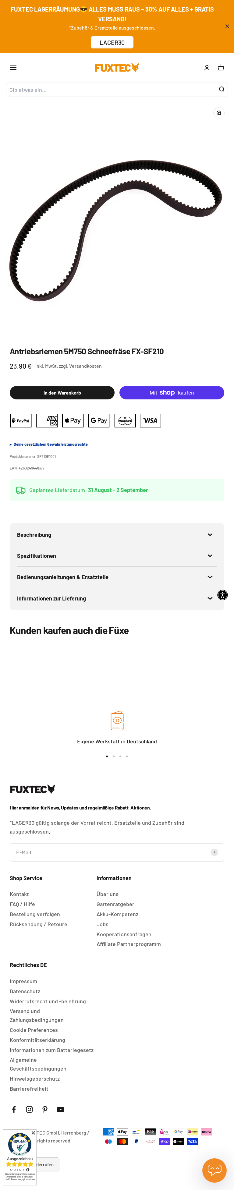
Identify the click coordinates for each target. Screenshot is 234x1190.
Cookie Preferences (34, 1029)
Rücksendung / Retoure (38, 924)
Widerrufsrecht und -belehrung (48, 1001)
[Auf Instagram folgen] (29, 1109)
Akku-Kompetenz (117, 914)
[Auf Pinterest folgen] (45, 1109)
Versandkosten (85, 366)
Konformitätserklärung (37, 1039)
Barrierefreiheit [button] (29, 1088)
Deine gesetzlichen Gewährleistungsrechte (51, 444)
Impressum (23, 981)
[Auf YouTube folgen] (60, 1109)
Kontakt (19, 894)
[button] (222, 595)
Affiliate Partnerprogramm (129, 943)
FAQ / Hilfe (22, 904)
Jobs (102, 924)
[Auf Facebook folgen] (14, 1109)
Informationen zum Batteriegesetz (52, 1050)
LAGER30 (112, 42)
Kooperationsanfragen (124, 934)
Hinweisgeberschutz (35, 1078)
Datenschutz (25, 991)
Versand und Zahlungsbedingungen (37, 1015)
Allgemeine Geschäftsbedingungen (38, 1064)
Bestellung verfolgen (35, 914)
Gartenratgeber (115, 904)
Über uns (108, 894)
